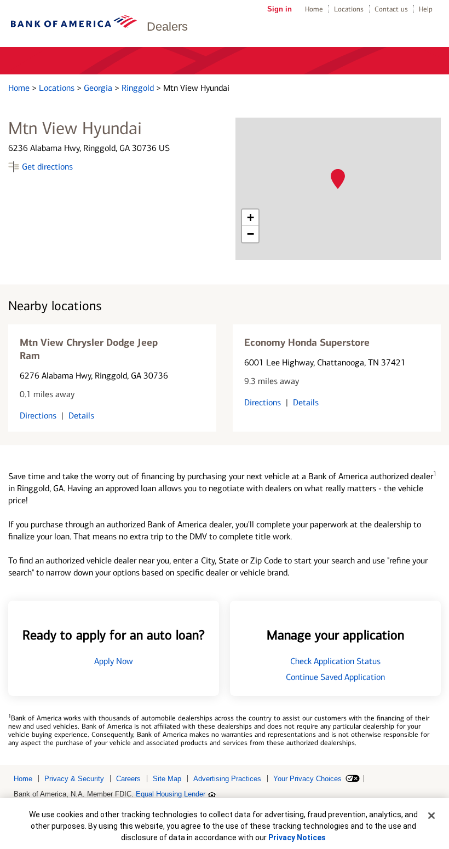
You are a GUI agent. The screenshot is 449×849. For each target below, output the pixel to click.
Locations (349, 9)
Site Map (167, 778)
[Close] (431, 816)
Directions (38, 415)
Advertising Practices (227, 778)
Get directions (47, 166)
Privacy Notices (297, 837)
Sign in (279, 9)
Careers (128, 778)
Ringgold (139, 88)
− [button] (250, 234)
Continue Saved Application (335, 677)
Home (314, 9)
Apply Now (113, 661)
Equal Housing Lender (170, 794)
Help (426, 9)
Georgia (99, 88)
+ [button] (250, 217)
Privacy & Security (74, 778)
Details (81, 415)
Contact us (391, 9)
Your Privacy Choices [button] (307, 778)
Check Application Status (335, 661)
